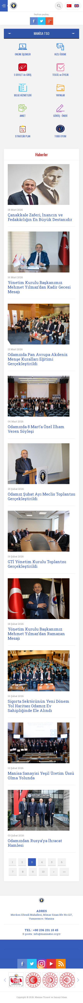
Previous (5, 980)
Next (78, 980)
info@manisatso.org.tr (47, 934)
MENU (4, 5)
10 (43, 871)
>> (64, 871)
